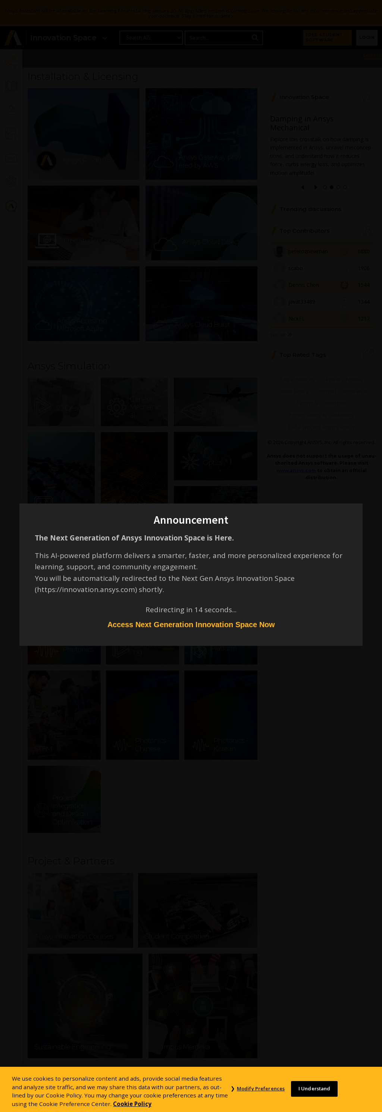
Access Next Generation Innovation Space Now (191, 624)
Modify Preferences (261, 1088)
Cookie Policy (132, 1104)
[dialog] (191, 556)
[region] (191, 1089)
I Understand (314, 1088)
